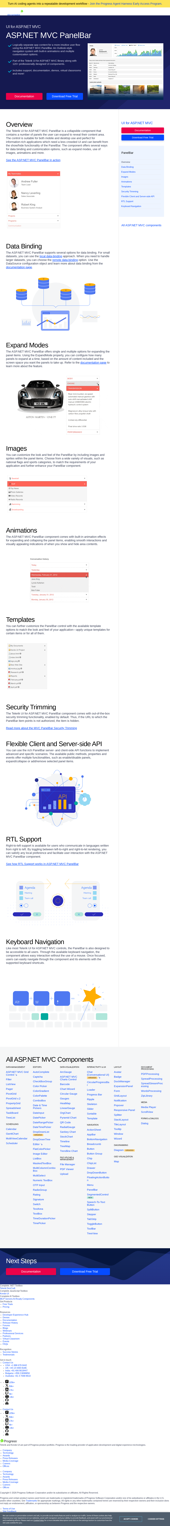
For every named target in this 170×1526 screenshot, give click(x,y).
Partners (7, 1336)
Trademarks (31, 1501)
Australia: (18, 1376)
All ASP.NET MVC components (141, 225)
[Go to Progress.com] (8, 1442)
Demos (6, 1317)
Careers (6, 1463)
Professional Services (13, 1333)
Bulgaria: (17, 1373)
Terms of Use (9, 1509)
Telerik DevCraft (7, 1288)
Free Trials (8, 1304)
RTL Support (127, 201)
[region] (85, 1519)
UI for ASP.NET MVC (137, 123)
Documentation (24, 96)
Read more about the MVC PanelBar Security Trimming (41, 728)
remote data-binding (65, 260)
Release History (10, 1323)
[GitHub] (6, 1401)
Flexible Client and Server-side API (137, 196)
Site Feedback (9, 1511)
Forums (6, 1325)
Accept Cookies (131, 1519)
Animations (126, 182)
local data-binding (51, 256)
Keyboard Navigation (131, 206)
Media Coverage (10, 1461)
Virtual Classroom (11, 1339)
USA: (16, 1365)
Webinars (7, 1331)
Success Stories (10, 1352)
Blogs (5, 1328)
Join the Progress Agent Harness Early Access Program (125, 3)
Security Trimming (129, 191)
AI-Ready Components (24, 1299)
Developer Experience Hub (15, 1315)
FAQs (5, 1344)
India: (16, 1370)
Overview (125, 162)
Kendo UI (4, 1293)
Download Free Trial (65, 96)
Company (7, 1450)
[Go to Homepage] (22, 15)
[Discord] (6, 1404)
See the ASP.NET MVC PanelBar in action (33, 160)
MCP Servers (6, 1299)
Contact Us (8, 1362)
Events (6, 1341)
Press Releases (10, 1458)
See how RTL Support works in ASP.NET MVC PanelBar (42, 864)
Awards (6, 1455)
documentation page (19, 267)
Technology (8, 1453)
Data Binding (127, 167)
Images (124, 177)
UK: (16, 1368)
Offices (6, 1466)
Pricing (6, 1307)
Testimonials (8, 1355)
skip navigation (13, 15)
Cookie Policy (38, 1520)
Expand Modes (128, 172)
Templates (126, 186)
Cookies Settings (156, 1519)
